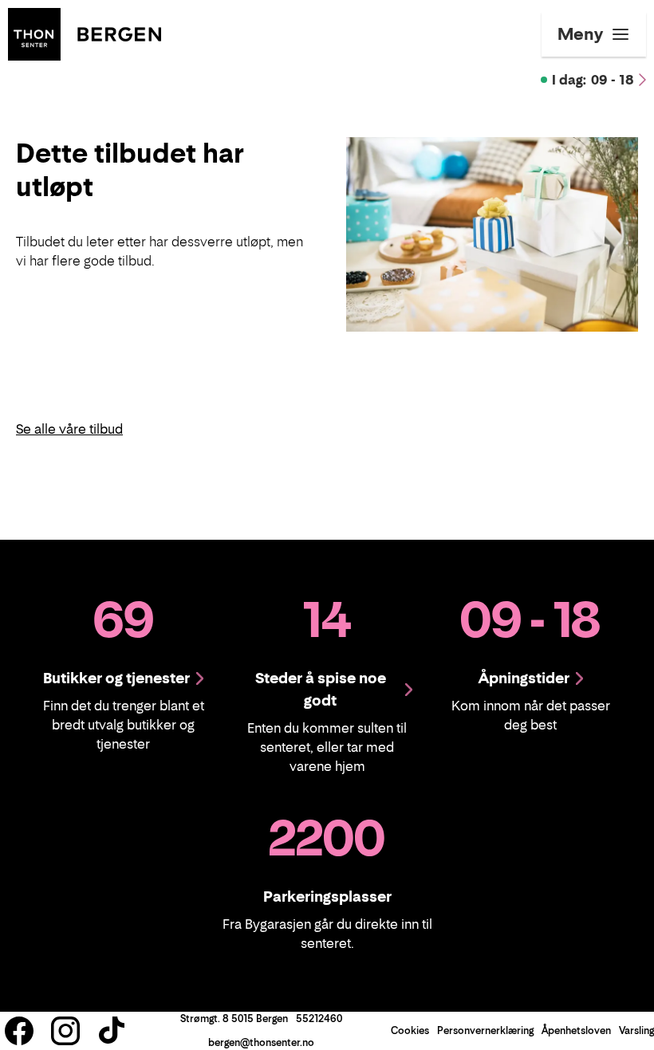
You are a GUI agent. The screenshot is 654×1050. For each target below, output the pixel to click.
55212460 (319, 1018)
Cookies (410, 1030)
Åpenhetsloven (576, 1030)
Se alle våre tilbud (69, 429)
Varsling (636, 1030)
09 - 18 (593, 80)
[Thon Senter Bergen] (84, 33)
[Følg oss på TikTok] (112, 1031)
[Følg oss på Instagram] (65, 1031)
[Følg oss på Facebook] (19, 1031)
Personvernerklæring (485, 1030)
